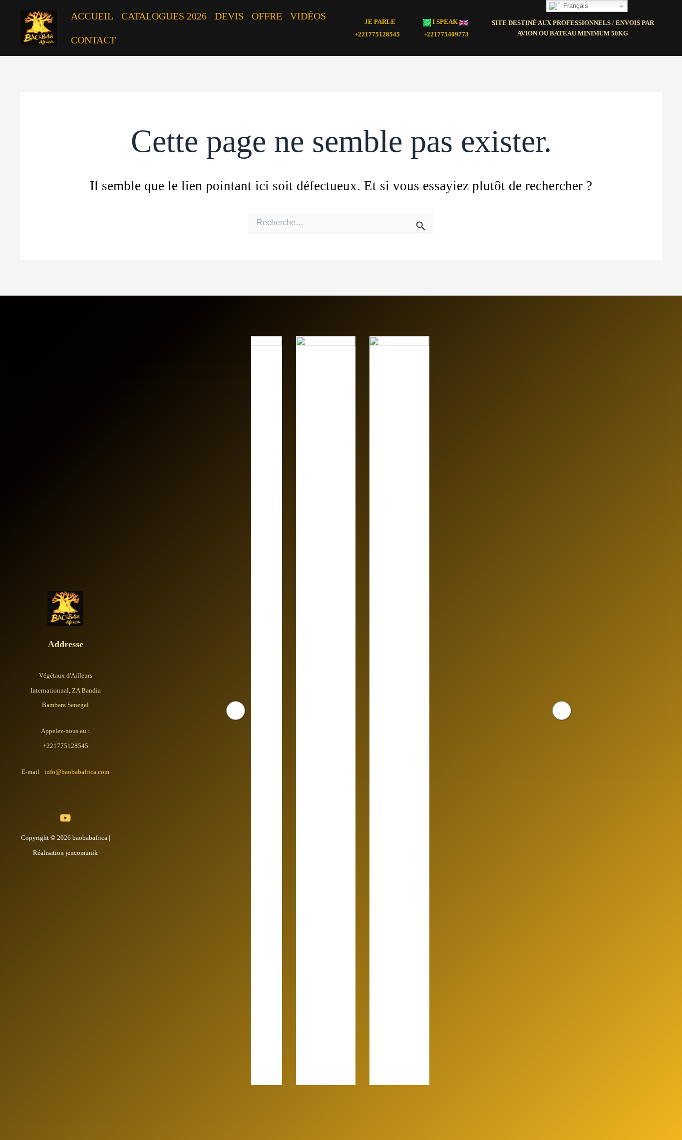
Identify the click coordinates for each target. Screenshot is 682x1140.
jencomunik (81, 852)
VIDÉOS (308, 15)
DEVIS (229, 15)
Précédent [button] (235, 710)
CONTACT (93, 39)
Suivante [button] (561, 710)
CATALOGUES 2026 (164, 15)
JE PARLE (380, 21)
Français (574, 5)
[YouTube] (65, 818)
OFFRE (267, 15)
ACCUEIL (92, 15)
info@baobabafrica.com (76, 771)
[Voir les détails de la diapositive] (281, 710)
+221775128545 (377, 34)
